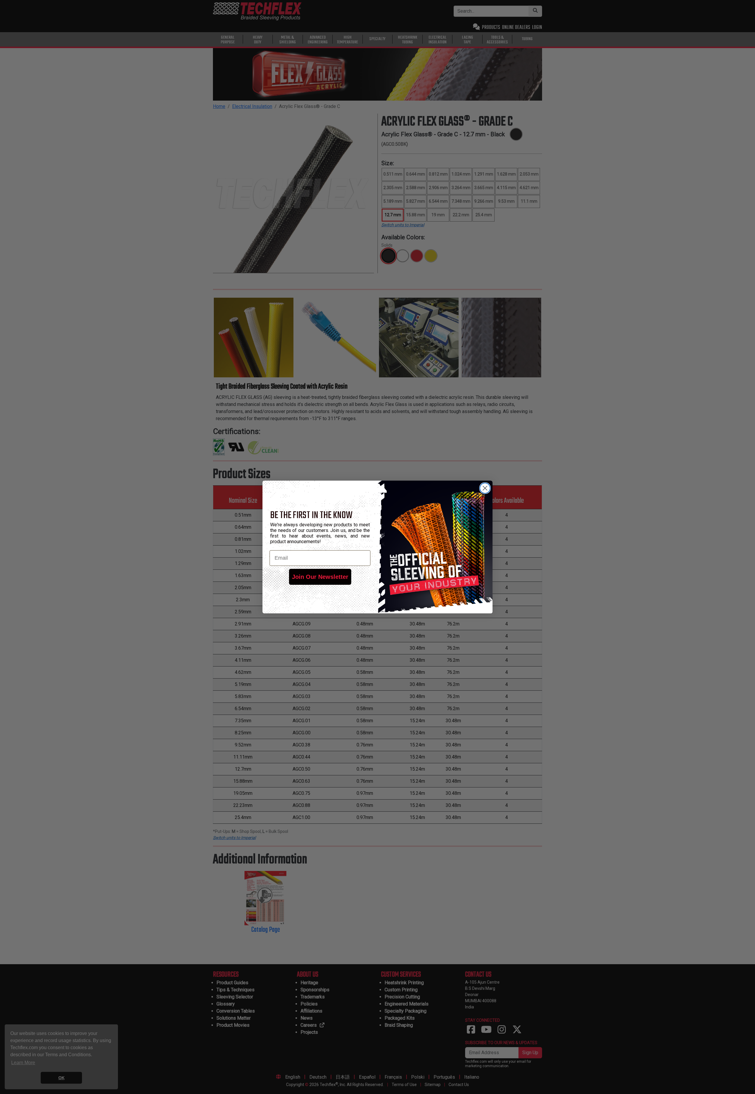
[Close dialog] (485, 488)
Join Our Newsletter (320, 577)
